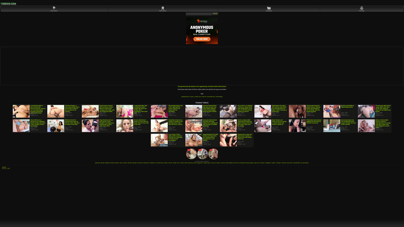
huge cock (257, 162)
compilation (268, 162)
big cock (214, 162)
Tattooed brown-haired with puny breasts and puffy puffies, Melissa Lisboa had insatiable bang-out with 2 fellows (210, 108)
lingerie (252, 162)
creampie (278, 162)
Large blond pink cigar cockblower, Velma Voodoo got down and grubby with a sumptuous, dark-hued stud (140, 109)
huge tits (204, 96)
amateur (262, 162)
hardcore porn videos (162, 162)
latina (195, 162)
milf (128, 162)
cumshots (283, 162)
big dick (103, 162)
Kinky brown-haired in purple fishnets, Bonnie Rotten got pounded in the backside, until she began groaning (313, 108)
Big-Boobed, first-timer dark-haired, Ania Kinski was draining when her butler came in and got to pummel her (279, 108)
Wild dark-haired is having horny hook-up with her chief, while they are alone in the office (72, 122)
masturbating (219, 96)
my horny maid (224, 162)
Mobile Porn (8, 3)
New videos (54, 11)
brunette (112, 162)
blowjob (107, 162)
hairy (291, 162)
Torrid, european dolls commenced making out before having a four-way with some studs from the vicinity (244, 123)
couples (273, 162)
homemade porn (211, 96)
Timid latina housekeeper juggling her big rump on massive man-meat (314, 121)
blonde (174, 162)
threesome (140, 162)
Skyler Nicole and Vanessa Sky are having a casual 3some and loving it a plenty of (279, 122)
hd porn (192, 96)
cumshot (125, 162)
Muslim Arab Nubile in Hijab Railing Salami (347, 106)
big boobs (97, 162)
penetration (306, 162)
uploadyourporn (185, 96)
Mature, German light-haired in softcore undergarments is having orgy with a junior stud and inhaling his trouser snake (382, 123)
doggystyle (199, 162)
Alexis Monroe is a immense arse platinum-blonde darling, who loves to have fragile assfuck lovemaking (37, 123)
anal (121, 162)
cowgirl (205, 162)
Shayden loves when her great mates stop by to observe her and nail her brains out (244, 137)
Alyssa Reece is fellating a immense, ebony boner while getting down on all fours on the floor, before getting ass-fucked (244, 108)
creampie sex (152, 162)
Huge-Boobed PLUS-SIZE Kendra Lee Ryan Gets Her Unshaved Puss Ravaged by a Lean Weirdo (210, 137)
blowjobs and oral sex (234, 162)
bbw (131, 162)
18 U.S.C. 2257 (6, 168)
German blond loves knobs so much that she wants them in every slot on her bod (141, 122)
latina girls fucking (244, 162)
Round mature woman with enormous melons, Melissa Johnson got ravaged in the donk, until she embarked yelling (106, 108)
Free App (361, 11)
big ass (209, 162)
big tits (218, 162)
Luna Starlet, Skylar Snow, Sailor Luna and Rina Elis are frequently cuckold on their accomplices (175, 137)
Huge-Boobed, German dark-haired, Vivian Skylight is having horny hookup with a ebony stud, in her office (106, 123)
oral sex (170, 162)
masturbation (296, 162)
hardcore (117, 162)
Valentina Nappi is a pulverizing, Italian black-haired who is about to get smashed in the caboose (72, 108)
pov (301, 162)
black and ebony (189, 162)
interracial (146, 162)
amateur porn (197, 96)
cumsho (182, 162)
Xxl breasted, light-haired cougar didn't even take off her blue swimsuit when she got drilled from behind (383, 108)
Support (4, 167)
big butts (135, 162)
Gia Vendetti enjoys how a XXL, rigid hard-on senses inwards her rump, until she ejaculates (175, 108)
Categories (269, 11)
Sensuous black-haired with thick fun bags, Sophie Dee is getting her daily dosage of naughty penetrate (210, 123)
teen (178, 162)
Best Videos (162, 11)
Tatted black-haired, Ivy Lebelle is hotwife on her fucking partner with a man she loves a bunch (175, 122)
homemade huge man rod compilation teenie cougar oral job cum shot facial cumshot (348, 122)
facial (288, 162)
